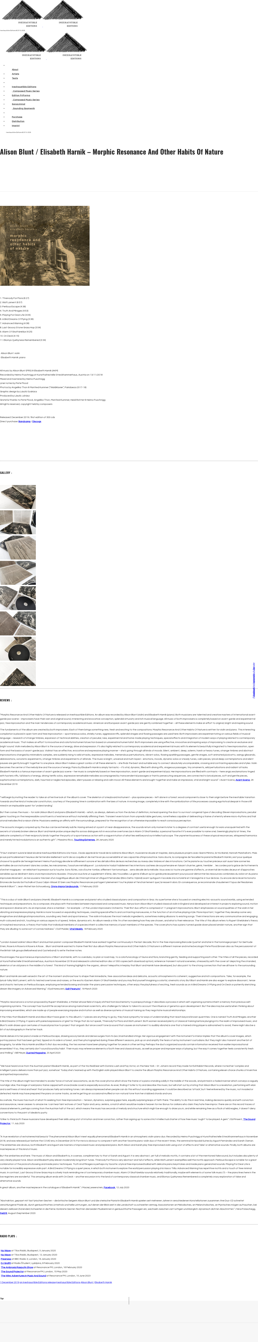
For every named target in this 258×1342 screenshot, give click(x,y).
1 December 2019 (9, 1282)
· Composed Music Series (26, 91)
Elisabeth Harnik (103, 1282)
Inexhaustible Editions (24, 87)
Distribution (18, 121)
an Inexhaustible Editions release (38, 1282)
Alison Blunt (87, 1282)
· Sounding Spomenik (23, 108)
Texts (15, 78)
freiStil (3, 1213)
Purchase (17, 117)
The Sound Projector (12, 1271)
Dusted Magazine (36, 1053)
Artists (15, 74)
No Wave (6, 1250)
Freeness (6, 1259)
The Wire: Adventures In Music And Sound (23, 1276)
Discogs (36, 421)
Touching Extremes (84, 840)
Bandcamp (25, 421)
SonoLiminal (18, 104)
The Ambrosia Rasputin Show (17, 1267)
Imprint (16, 126)
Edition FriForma (21, 95)
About (15, 70)
